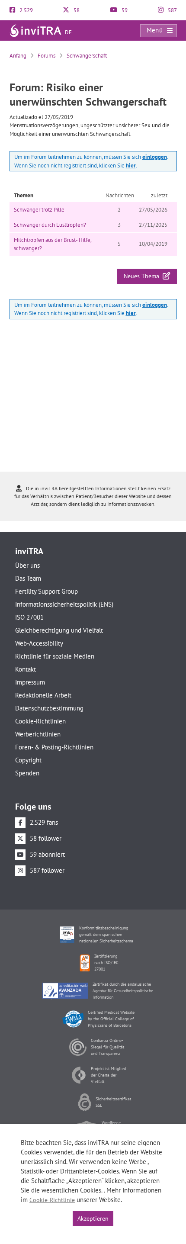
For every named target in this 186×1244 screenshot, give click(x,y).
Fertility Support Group (46, 591)
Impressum (30, 682)
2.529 (25, 10)
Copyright (28, 760)
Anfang (18, 55)
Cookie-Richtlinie (52, 1200)
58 (76, 10)
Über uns (27, 565)
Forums (46, 55)
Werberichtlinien (38, 734)
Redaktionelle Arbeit (43, 695)
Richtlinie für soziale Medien (54, 656)
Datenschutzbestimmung (49, 708)
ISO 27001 (29, 617)
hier (131, 165)
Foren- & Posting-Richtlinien (54, 747)
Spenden (27, 773)
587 (172, 10)
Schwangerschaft (87, 55)
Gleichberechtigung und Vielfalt (59, 630)
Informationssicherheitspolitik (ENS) (64, 604)
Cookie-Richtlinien (40, 721)
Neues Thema (143, 276)
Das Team (28, 578)
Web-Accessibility (39, 643)
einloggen (154, 157)
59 (124, 10)
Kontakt (25, 669)
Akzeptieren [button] (93, 1218)
